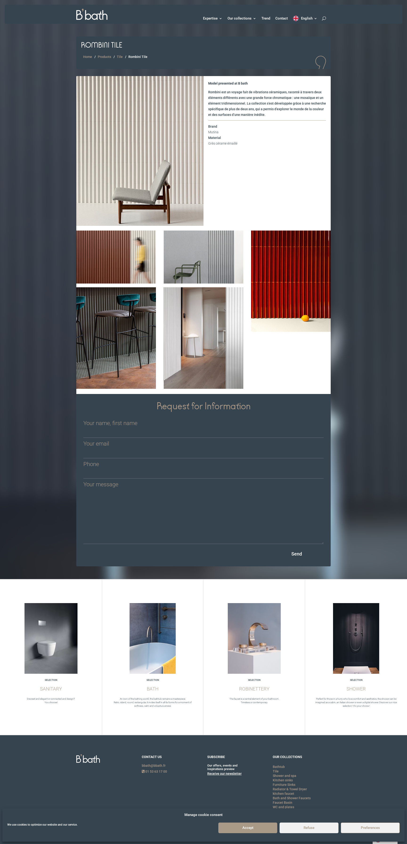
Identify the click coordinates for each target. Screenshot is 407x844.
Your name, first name (110, 423)
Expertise (210, 18)
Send (296, 554)
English (307, 18)
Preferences (370, 828)
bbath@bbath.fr (154, 765)
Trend (265, 18)
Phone (91, 464)
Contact (281, 18)
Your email (96, 444)
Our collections (240, 18)
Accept (247, 828)
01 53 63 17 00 (156, 771)
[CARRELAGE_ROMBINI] (140, 225)
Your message (100, 485)
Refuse (309, 828)
